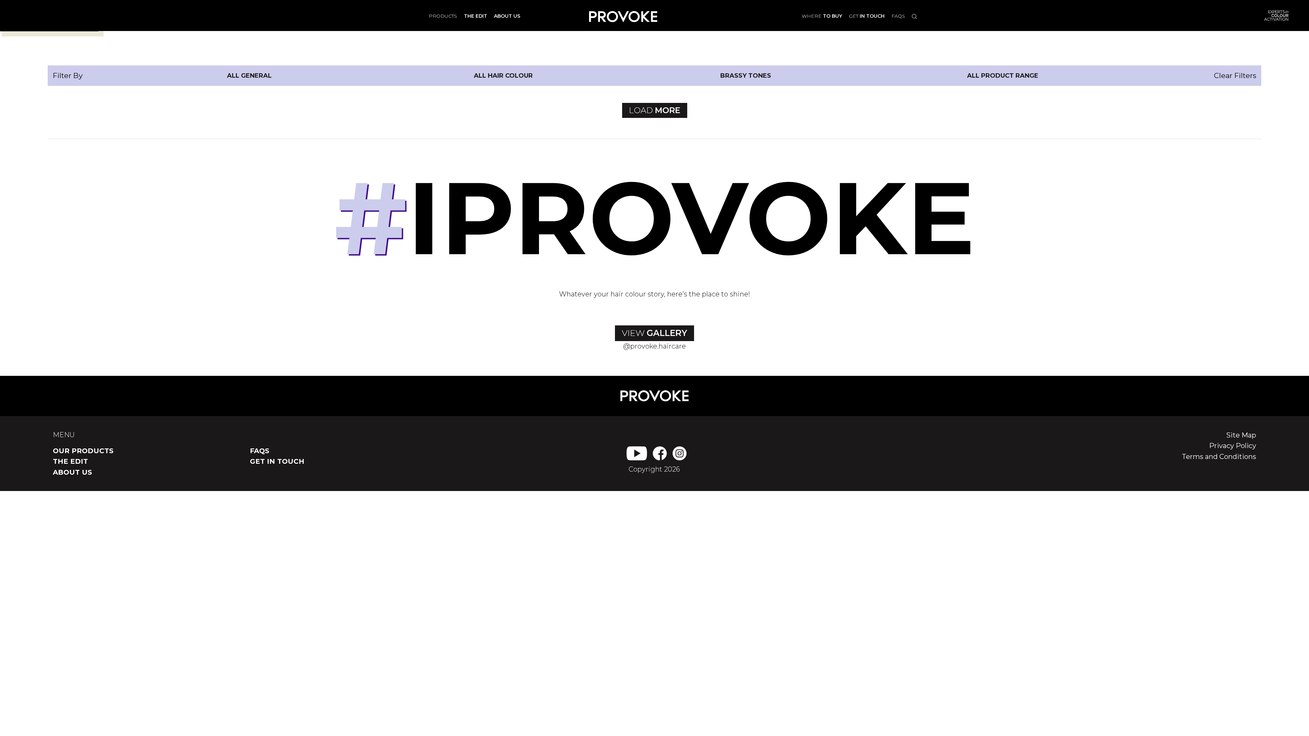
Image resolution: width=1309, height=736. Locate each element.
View (654, 333)
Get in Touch (277, 461)
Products (443, 16)
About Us (72, 472)
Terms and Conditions (1219, 457)
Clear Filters (1235, 75)
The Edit (70, 461)
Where (822, 16)
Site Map (1241, 435)
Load (654, 110)
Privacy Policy (1232, 446)
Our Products (83, 451)
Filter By (67, 75)
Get (867, 16)
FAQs (898, 16)
